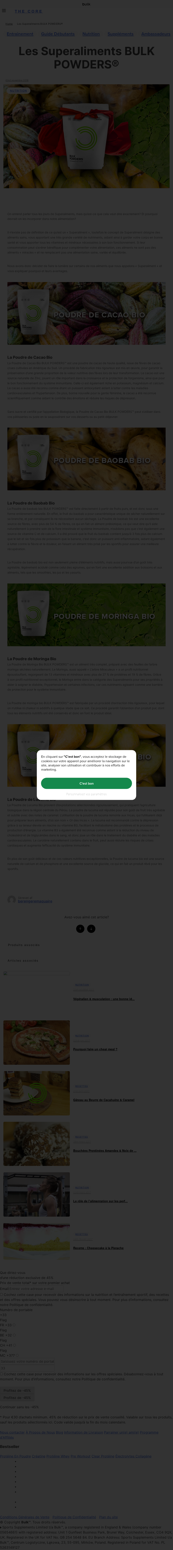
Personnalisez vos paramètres (86, 794)
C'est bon (87, 783)
